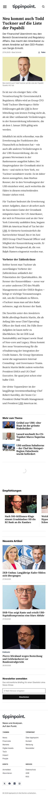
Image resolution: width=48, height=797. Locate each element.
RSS (27, 777)
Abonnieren (7, 773)
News (5, 738)
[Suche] (43, 7)
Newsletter (30, 748)
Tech (5, 752)
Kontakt (29, 741)
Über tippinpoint (32, 738)
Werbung (29, 744)
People (5, 759)
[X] (4, 784)
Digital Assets (8, 748)
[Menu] (5, 7)
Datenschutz (31, 770)
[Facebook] (9, 784)
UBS (27, 108)
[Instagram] (19, 784)
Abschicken (24, 697)
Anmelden (7, 770)
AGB (27, 773)
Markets (6, 744)
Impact (5, 755)
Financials (7, 741)
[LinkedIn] (14, 784)
